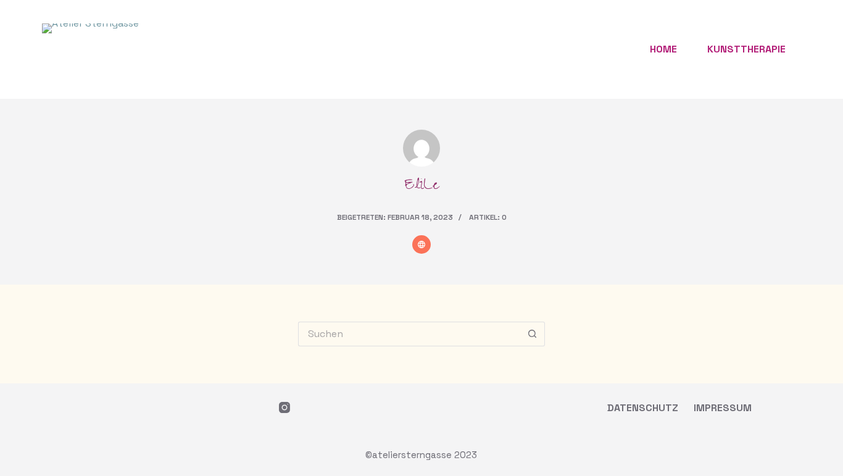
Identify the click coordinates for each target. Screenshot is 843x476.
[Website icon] (421, 244)
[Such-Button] (532, 334)
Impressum (723, 408)
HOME (663, 49)
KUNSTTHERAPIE (746, 49)
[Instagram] (284, 407)
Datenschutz (642, 408)
